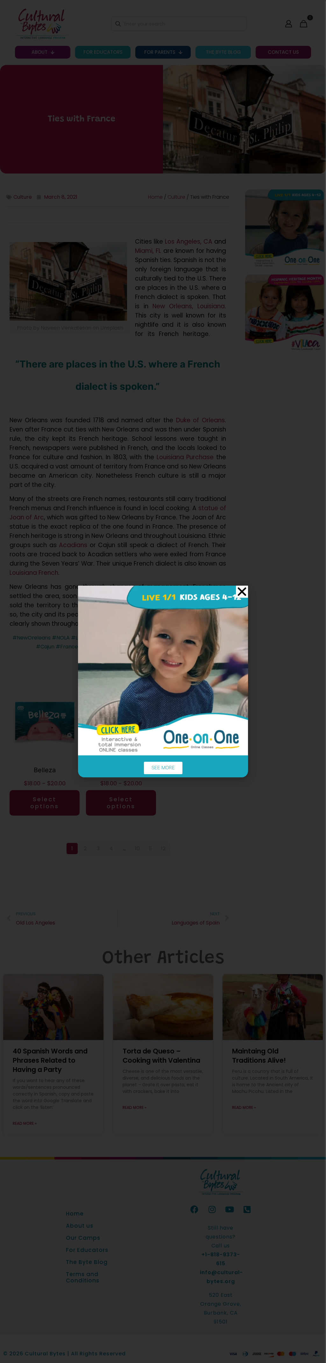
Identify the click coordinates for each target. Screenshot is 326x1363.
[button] (242, 592)
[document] (163, 681)
